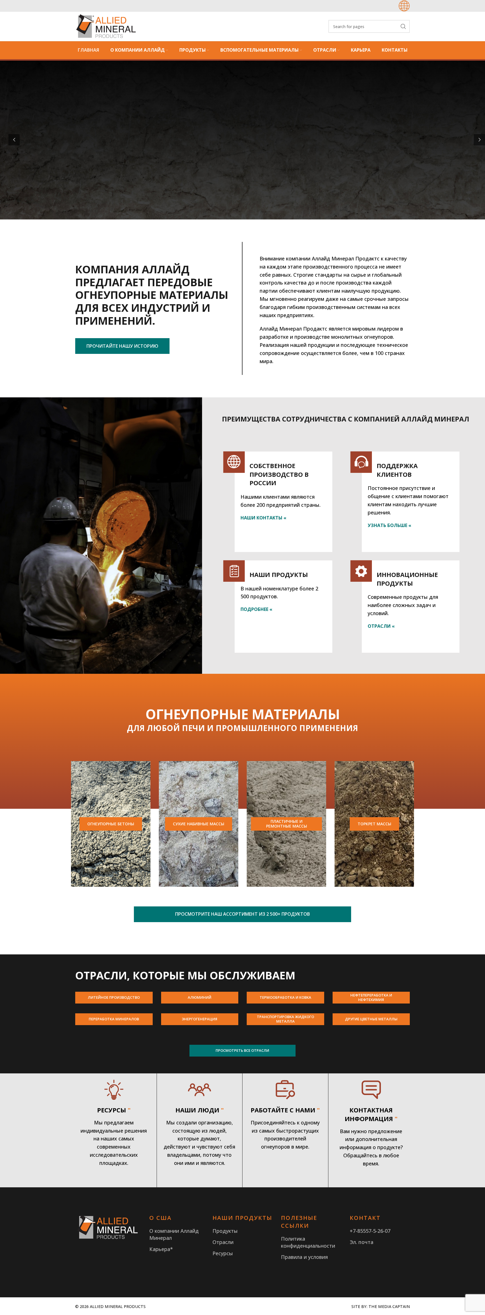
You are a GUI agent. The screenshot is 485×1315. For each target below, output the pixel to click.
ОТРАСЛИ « (381, 626)
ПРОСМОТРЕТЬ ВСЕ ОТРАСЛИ (242, 1050)
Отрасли (223, 1242)
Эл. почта (361, 1242)
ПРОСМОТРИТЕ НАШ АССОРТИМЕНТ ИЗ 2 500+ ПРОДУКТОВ (242, 914)
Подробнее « (256, 609)
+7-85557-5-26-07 (370, 1230)
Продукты (225, 1230)
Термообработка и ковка (285, 997)
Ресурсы (222, 1253)
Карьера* (161, 1249)
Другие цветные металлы (371, 1018)
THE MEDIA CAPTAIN (389, 1306)
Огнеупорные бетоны (110, 823)
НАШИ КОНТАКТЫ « (263, 518)
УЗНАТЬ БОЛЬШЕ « (389, 525)
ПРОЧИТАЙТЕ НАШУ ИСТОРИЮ (122, 346)
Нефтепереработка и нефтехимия (371, 997)
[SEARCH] (403, 26)
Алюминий (199, 997)
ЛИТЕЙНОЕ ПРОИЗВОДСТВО (114, 997)
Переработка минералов (114, 1018)
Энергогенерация (199, 1018)
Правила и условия (304, 1257)
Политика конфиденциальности (308, 1242)
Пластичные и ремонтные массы (286, 824)
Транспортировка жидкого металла (285, 1019)
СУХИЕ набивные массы (198, 823)
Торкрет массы (374, 823)
